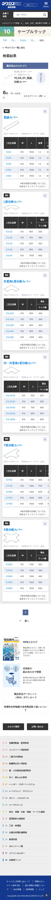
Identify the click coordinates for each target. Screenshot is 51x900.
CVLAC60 (10, 419)
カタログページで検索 (10, 23)
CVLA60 (10, 337)
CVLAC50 (10, 413)
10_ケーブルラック (14, 40)
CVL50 (9, 249)
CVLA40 (10, 325)
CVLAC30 (10, 401)
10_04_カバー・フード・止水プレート (23, 40)
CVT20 (9, 480)
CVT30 (9, 486)
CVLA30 (10, 319)
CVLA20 (10, 313)
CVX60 (9, 588)
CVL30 (9, 237)
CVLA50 (10, 331)
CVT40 (9, 492)
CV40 (8, 164)
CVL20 (9, 231)
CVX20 (9, 564)
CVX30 (9, 570)
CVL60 (9, 255)
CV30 (8, 158)
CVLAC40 (10, 407)
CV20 (8, 152)
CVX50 (9, 582)
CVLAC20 (10, 395)
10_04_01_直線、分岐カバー (33, 40)
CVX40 (9, 576)
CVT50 (9, 498)
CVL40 (9, 243)
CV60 (8, 176)
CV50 (8, 170)
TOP (5, 40)
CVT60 (9, 503)
